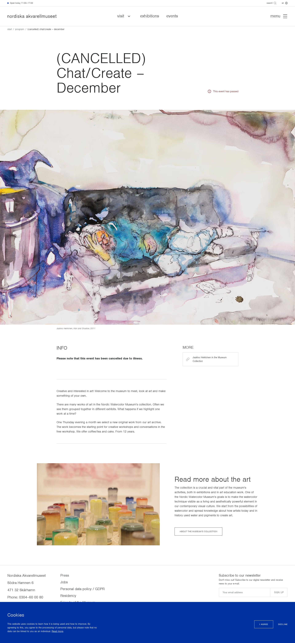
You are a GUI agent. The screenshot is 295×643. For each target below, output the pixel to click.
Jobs (64, 582)
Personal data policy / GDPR (82, 589)
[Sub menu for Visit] (129, 16)
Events (172, 16)
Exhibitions (149, 16)
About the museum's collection (198, 531)
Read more (57, 631)
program (19, 29)
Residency (68, 595)
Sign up (279, 592)
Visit (120, 16)
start (9, 29)
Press (64, 575)
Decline (283, 624)
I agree (263, 624)
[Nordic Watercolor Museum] (32, 16)
